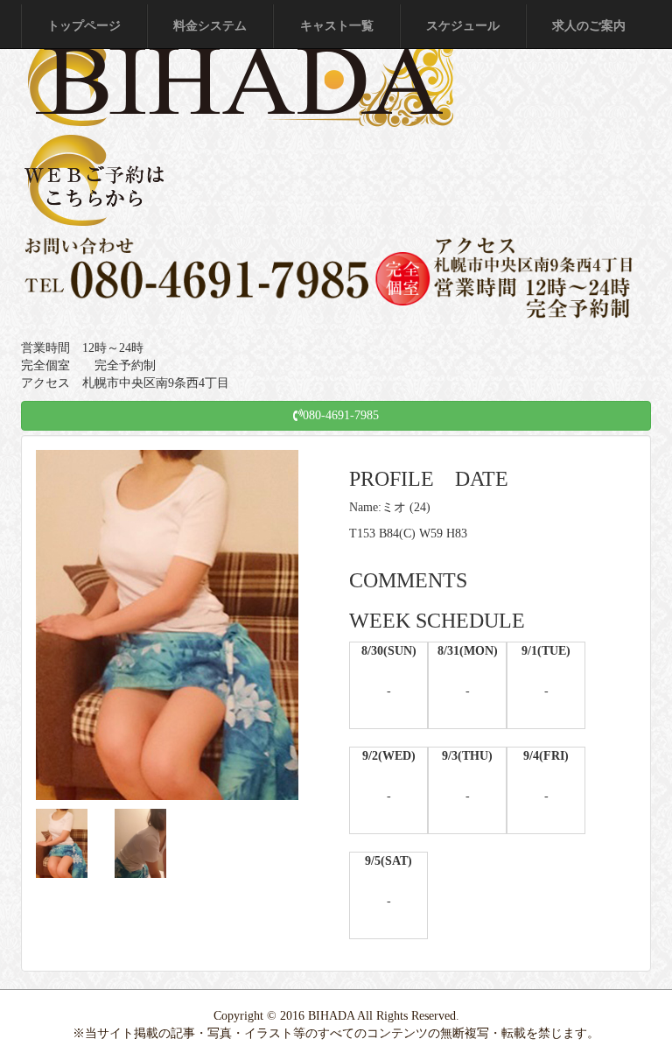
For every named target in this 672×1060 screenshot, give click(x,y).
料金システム (210, 25)
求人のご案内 (589, 25)
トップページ (84, 25)
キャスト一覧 (337, 25)
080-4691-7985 (341, 415)
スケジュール (463, 25)
